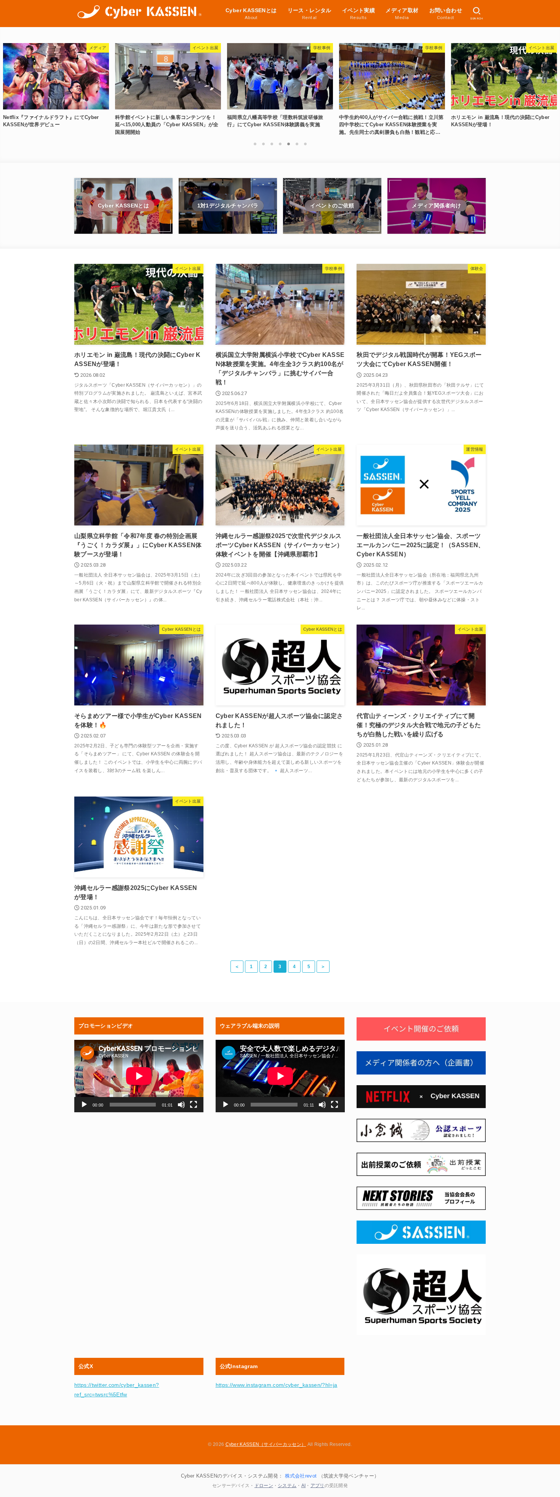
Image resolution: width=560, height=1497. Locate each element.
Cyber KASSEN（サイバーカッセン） (266, 1444)
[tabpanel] (280, 87)
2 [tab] (263, 144)
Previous (9, 95)
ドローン (263, 1485)
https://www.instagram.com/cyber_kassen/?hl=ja (277, 1385)
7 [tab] (305, 144)
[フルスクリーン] (193, 1104)
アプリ (317, 1485)
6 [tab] (297, 144)
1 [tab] (255, 144)
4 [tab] (280, 144)
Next (550, 95)
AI (303, 1485)
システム (287, 1485)
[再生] (84, 1104)
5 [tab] (288, 144)
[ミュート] (181, 1104)
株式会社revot (301, 1476)
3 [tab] (271, 144)
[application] (138, 1076)
